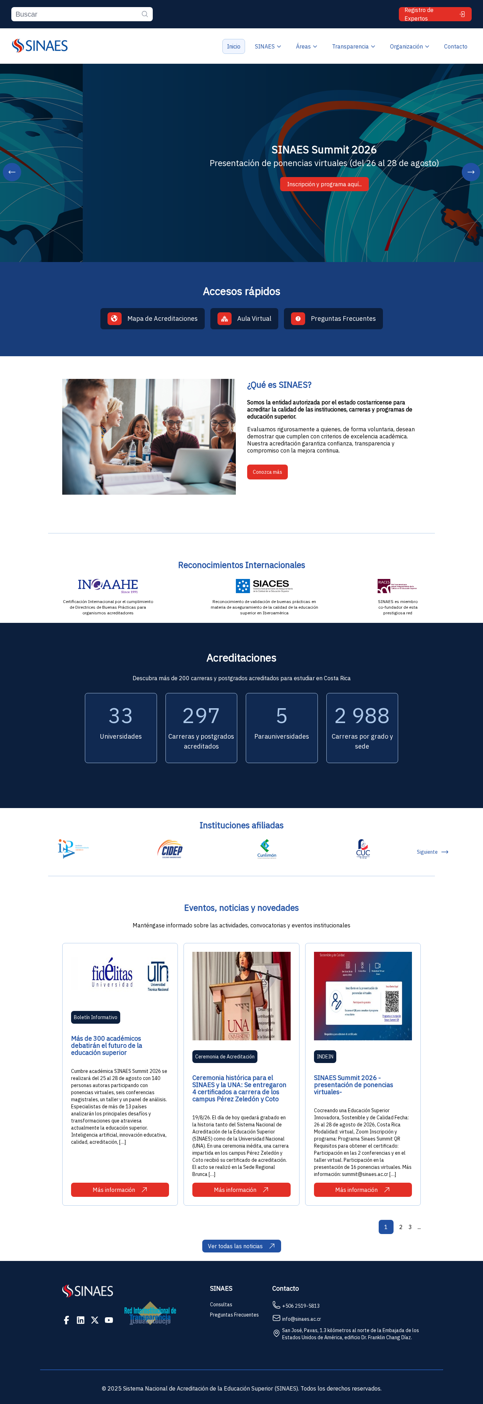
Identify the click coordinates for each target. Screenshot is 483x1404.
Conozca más (267, 472)
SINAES (265, 46)
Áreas (303, 46)
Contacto (455, 46)
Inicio (233, 46)
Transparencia (350, 46)
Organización (406, 46)
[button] (12, 172)
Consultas (221, 1304)
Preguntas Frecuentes (234, 1315)
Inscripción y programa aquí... (241, 184)
